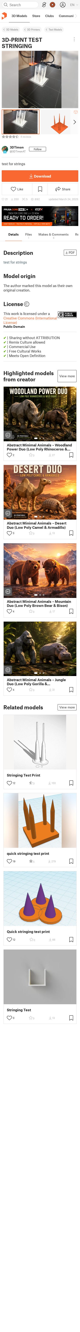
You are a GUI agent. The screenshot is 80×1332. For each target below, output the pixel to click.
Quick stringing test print (28, 932)
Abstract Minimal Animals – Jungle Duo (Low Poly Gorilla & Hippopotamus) (36, 682)
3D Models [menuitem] (19, 16)
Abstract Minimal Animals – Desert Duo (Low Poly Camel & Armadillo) (36, 525)
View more (67, 376)
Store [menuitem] (36, 16)
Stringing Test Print (23, 775)
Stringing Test (19, 1010)
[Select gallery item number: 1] (36, 438)
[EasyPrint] (44, 5)
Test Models (55, 29)
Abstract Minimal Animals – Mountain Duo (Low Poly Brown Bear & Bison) (39, 603)
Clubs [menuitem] (49, 16)
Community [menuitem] (67, 16)
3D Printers (33, 29)
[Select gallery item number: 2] (40, 438)
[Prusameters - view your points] (52, 4)
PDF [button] (72, 252)
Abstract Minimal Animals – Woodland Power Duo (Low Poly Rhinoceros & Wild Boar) (39, 447)
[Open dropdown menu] (74, 39)
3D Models (12, 29)
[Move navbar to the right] (76, 15)
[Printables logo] (4, 16)
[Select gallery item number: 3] (43, 438)
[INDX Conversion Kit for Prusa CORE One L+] (40, 216)
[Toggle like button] (9, 455)
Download (42, 176)
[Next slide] (74, 121)
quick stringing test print (28, 853)
